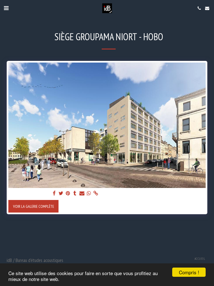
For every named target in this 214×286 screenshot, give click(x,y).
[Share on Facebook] (54, 193)
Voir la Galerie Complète (33, 206)
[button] (6, 8)
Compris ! (189, 272)
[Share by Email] (81, 193)
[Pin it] (67, 193)
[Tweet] (61, 193)
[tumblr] (74, 193)
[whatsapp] (88, 193)
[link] (95, 193)
